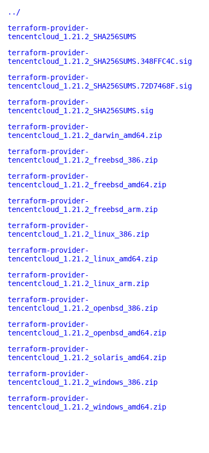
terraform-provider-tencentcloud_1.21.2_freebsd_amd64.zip (87, 180)
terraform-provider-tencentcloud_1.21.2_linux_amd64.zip (83, 254)
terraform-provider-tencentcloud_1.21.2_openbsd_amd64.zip (87, 328)
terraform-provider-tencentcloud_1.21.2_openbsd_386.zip (83, 303)
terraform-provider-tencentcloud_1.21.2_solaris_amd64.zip (87, 353)
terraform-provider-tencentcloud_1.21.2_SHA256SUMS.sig (80, 106)
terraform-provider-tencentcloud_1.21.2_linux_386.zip (78, 229)
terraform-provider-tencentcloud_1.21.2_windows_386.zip (83, 377)
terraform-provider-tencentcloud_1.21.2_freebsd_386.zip (83, 155)
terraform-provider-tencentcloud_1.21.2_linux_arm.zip (78, 279)
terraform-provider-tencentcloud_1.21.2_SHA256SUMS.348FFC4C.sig (100, 56)
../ (14, 12)
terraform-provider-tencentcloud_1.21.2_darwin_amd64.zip (85, 131)
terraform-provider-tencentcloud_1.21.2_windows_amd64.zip (87, 402)
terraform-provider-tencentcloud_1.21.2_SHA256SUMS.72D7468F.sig (100, 81)
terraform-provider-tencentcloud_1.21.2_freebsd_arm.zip (83, 205)
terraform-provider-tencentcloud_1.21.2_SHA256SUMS (72, 32)
